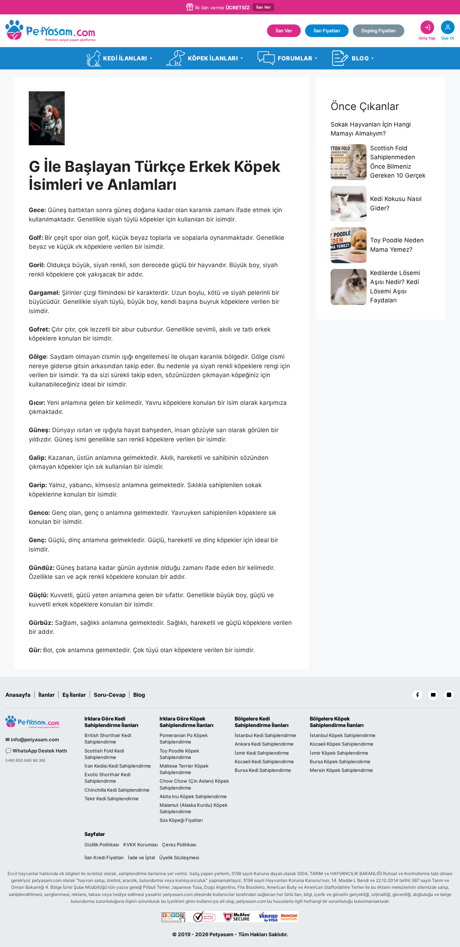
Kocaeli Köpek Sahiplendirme (341, 744)
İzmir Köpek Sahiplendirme (339, 753)
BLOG (363, 58)
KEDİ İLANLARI (127, 58)
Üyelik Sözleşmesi (179, 857)
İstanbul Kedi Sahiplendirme (265, 735)
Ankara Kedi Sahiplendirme (264, 744)
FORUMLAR (297, 58)
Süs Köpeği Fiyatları (181, 820)
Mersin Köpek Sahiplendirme (341, 770)
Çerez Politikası (179, 844)
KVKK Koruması (140, 844)
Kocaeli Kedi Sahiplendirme (264, 761)
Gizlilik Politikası (101, 844)
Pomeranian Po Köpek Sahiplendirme (184, 738)
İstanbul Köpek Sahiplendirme (343, 735)
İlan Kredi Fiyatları (104, 857)
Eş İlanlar (74, 694)
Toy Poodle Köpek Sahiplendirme (179, 754)
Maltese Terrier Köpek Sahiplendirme (184, 769)
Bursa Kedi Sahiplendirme (263, 770)
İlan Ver (263, 7)
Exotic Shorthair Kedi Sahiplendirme (107, 778)
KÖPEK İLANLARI (215, 58)
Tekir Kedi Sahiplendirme (111, 798)
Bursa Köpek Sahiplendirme (340, 761)
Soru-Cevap (109, 694)
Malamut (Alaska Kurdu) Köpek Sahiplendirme (193, 808)
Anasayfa (18, 694)
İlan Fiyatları (327, 30)
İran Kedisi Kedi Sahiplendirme (117, 766)
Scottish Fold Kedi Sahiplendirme (104, 754)
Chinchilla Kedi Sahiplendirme (117, 790)
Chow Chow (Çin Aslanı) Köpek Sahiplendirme (194, 784)
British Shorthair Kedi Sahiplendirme (107, 738)
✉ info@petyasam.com (32, 739)
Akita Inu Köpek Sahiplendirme (193, 796)
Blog (139, 694)
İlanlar (46, 694)
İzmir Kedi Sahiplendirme (262, 753)
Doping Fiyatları (379, 30)
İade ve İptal (141, 857)
